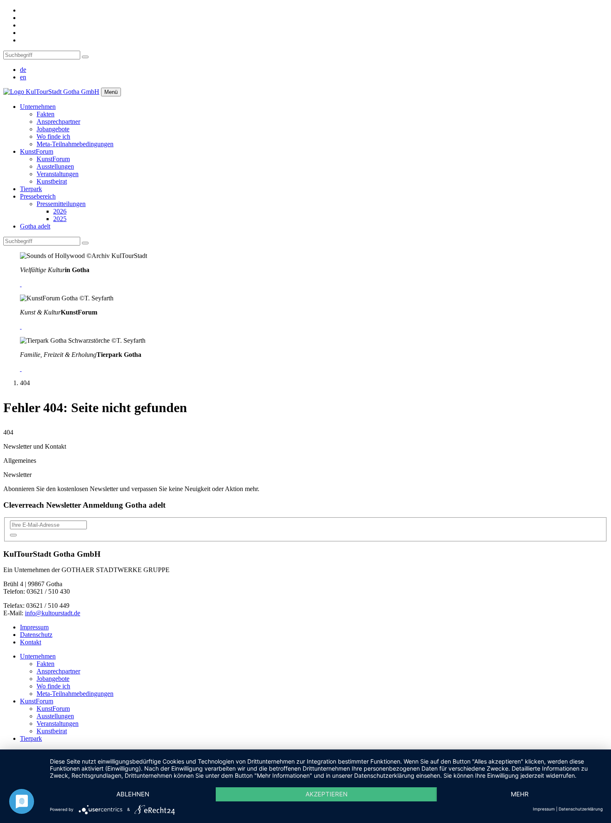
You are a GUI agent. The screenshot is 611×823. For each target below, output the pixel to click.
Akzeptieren (326, 794)
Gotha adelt (35, 226)
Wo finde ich (53, 136)
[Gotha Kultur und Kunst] (21, 326)
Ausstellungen (55, 166)
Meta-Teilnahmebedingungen (75, 143)
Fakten (45, 114)
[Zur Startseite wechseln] (51, 91)
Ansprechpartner (58, 121)
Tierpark (31, 188)
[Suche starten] (85, 57)
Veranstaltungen (58, 173)
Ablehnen (132, 794)
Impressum (34, 627)
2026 (60, 211)
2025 (60, 218)
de (23, 69)
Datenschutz (36, 634)
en (23, 77)
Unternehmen (38, 106)
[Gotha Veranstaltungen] (21, 283)
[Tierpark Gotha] (21, 368)
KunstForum (36, 151)
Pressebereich (38, 196)
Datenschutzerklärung (581, 808)
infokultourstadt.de (52, 613)
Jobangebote (53, 129)
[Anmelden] (13, 535)
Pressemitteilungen (61, 203)
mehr (520, 794)
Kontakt (30, 642)
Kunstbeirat (52, 181)
